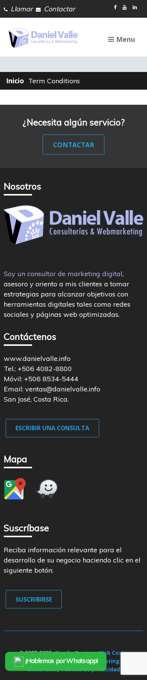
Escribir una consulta (52, 428)
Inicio (15, 80)
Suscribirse (33, 599)
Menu (125, 39)
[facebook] (116, 7)
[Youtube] (126, 7)
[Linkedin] (136, 7)
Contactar (73, 145)
